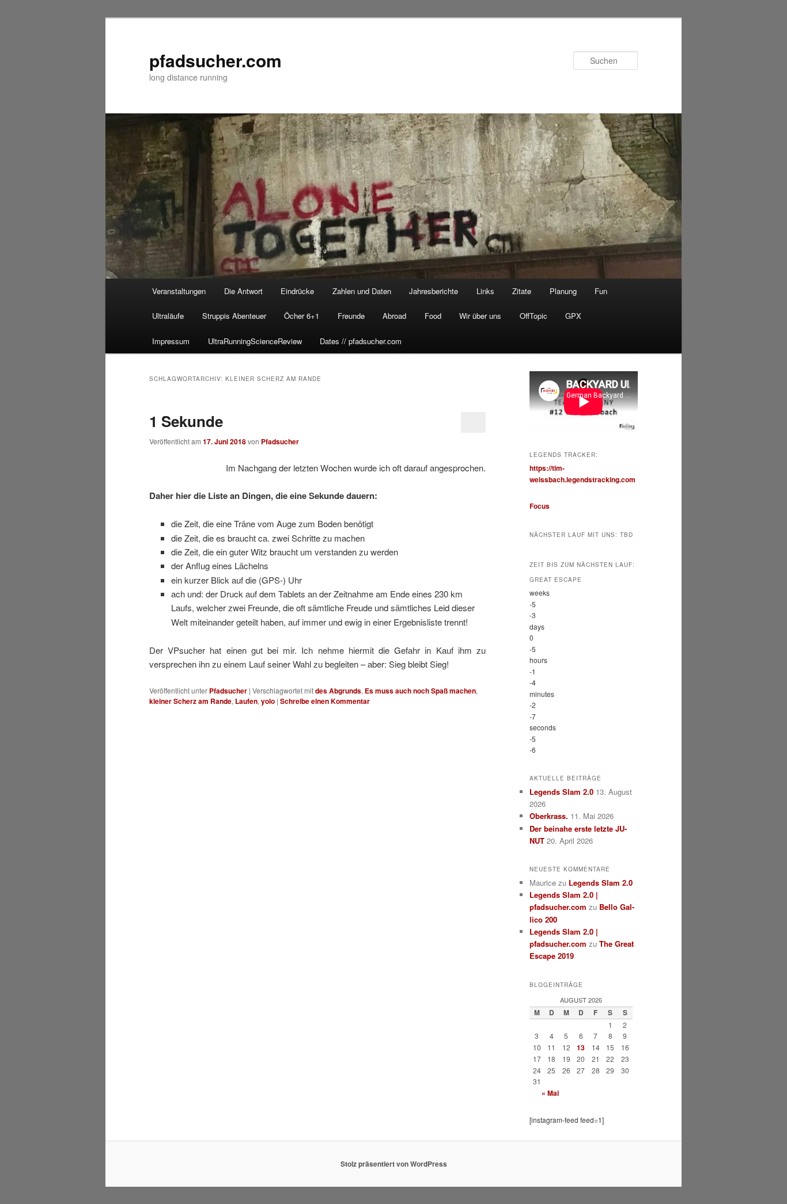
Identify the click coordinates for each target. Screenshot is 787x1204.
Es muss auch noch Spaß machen (420, 690)
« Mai (550, 1093)
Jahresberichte (433, 290)
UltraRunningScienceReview (255, 341)
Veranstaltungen (179, 290)
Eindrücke (297, 290)
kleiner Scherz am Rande (190, 701)
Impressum (171, 341)
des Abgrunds (338, 690)
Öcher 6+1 (301, 315)
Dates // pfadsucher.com (361, 341)
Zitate (521, 290)
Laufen (246, 701)
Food (433, 315)
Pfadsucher (280, 441)
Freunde (351, 315)
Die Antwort (243, 290)
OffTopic (533, 315)
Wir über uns (480, 315)
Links (485, 290)
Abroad (394, 315)
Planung (563, 290)
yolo (268, 701)
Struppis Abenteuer (234, 315)
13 (581, 1047)
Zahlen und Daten (361, 290)
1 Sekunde (186, 421)
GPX (573, 315)
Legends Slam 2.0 (561, 791)
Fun (601, 290)
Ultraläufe (168, 315)
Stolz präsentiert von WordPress (393, 1164)
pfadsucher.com (215, 60)
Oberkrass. (548, 815)
